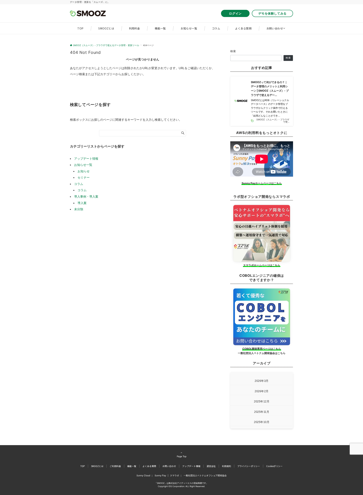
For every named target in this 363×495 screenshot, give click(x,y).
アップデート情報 (86, 158)
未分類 (78, 209)
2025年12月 (261, 401)
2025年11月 (261, 411)
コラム (78, 184)
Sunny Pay (160, 475)
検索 (233, 51)
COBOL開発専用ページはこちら (261, 348)
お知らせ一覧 (83, 165)
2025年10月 (261, 422)
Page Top (181, 456)
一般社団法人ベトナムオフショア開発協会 (205, 475)
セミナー (84, 177)
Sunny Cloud (143, 475)
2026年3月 (262, 380)
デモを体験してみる (272, 13)
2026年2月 (262, 391)
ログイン (237, 13)
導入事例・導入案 (86, 196)
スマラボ (174, 475)
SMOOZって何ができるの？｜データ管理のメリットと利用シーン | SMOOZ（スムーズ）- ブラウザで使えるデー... (270, 88)
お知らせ (84, 171)
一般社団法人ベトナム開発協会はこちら (261, 353)
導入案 (82, 203)
